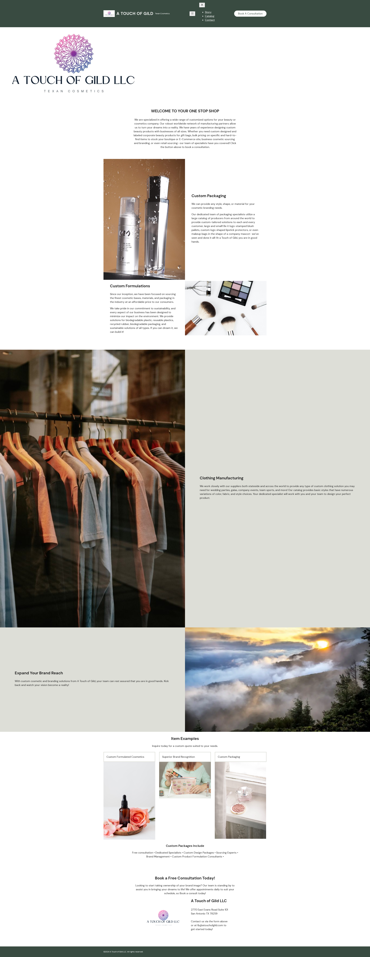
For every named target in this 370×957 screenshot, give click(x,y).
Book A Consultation (250, 13)
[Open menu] (192, 13)
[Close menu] (202, 5)
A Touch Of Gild (134, 13)
